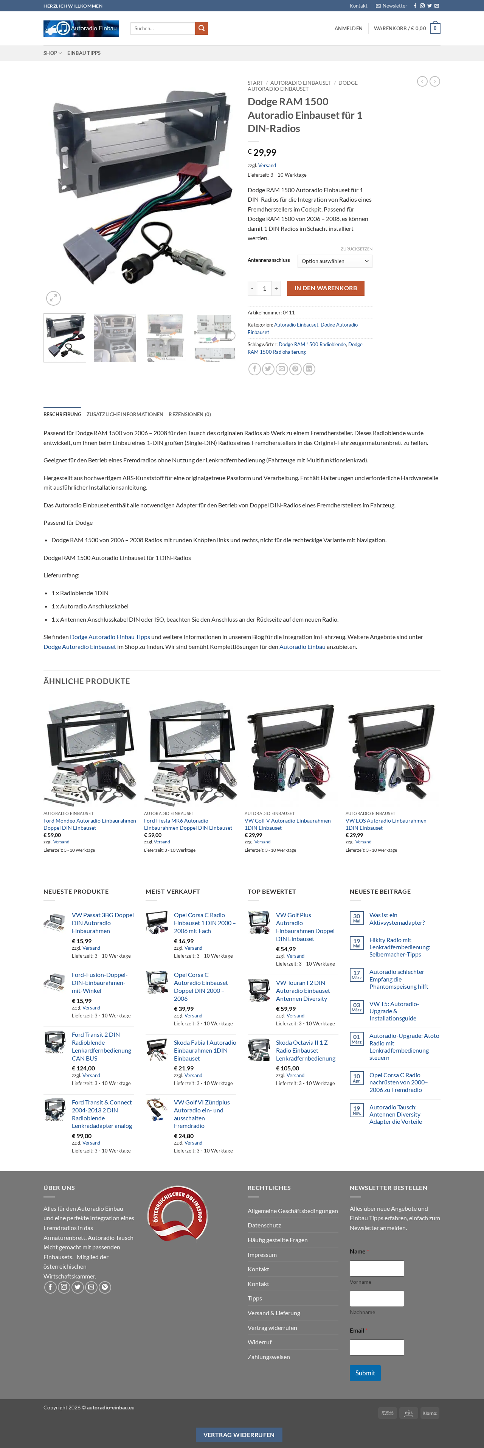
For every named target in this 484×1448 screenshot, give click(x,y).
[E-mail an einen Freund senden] (282, 369)
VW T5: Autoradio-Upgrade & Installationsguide (394, 1011)
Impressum (262, 1254)
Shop (50, 53)
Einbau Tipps (84, 53)
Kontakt (359, 6)
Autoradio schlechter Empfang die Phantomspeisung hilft (398, 978)
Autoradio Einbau (302, 646)
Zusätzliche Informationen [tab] (125, 414)
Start (255, 83)
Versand (267, 165)
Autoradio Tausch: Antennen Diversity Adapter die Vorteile (395, 1114)
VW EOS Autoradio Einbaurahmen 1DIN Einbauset (386, 824)
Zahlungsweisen (269, 1356)
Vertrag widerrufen (272, 1327)
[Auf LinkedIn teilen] (309, 369)
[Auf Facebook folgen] (415, 6)
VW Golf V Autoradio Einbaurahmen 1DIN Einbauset (288, 824)
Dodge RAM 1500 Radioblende (312, 344)
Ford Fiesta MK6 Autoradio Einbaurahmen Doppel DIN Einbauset (188, 824)
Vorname (360, 1281)
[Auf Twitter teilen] (268, 369)
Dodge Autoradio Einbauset (303, 86)
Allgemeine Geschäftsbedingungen (293, 1210)
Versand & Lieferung (274, 1312)
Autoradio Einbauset (300, 83)
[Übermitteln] (201, 28)
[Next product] (422, 81)
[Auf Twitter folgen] (429, 6)
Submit (365, 1373)
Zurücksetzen (356, 248)
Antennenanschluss (269, 260)
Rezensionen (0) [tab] (190, 414)
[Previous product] (435, 81)
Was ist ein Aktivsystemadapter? (397, 918)
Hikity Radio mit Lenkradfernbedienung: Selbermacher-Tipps (399, 947)
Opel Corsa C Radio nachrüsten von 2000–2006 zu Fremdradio (398, 1082)
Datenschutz (264, 1225)
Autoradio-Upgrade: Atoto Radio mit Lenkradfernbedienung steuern (404, 1046)
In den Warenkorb (326, 288)
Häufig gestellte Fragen (278, 1239)
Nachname (362, 1312)
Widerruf (259, 1341)
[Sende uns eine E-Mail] (436, 6)
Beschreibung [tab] (62, 414)
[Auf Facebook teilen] (254, 369)
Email (359, 1330)
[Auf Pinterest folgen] (105, 1287)
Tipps (255, 1298)
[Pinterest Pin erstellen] (295, 369)
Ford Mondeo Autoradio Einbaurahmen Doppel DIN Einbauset (89, 824)
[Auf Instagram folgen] (422, 6)
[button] (391, 5)
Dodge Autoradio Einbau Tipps (110, 636)
